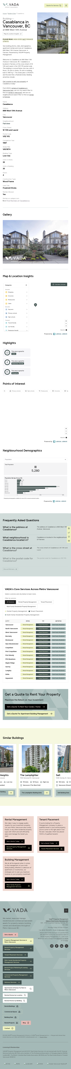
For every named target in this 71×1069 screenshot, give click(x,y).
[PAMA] (17, 1064)
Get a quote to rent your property (14, 81)
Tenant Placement (46, 602)
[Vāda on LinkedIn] (61, 946)
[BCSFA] (7, 1064)
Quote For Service (52, 5)
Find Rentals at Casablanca (18, 201)
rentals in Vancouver (15, 93)
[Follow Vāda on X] (66, 946)
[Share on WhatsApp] (69, 528)
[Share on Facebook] (69, 537)
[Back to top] (66, 910)
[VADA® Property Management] (11, 5)
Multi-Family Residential (58, 624)
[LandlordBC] (28, 1064)
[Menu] (66, 5)
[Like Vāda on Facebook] (56, 946)
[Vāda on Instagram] (52, 946)
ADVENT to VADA (62, 938)
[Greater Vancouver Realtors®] (57, 1064)
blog (66, 940)
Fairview (6, 123)
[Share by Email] (69, 541)
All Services (10, 602)
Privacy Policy (43, 1037)
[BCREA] (40, 1064)
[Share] (69, 532)
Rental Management (28, 624)
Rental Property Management (27, 602)
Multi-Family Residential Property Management (21, 606)
